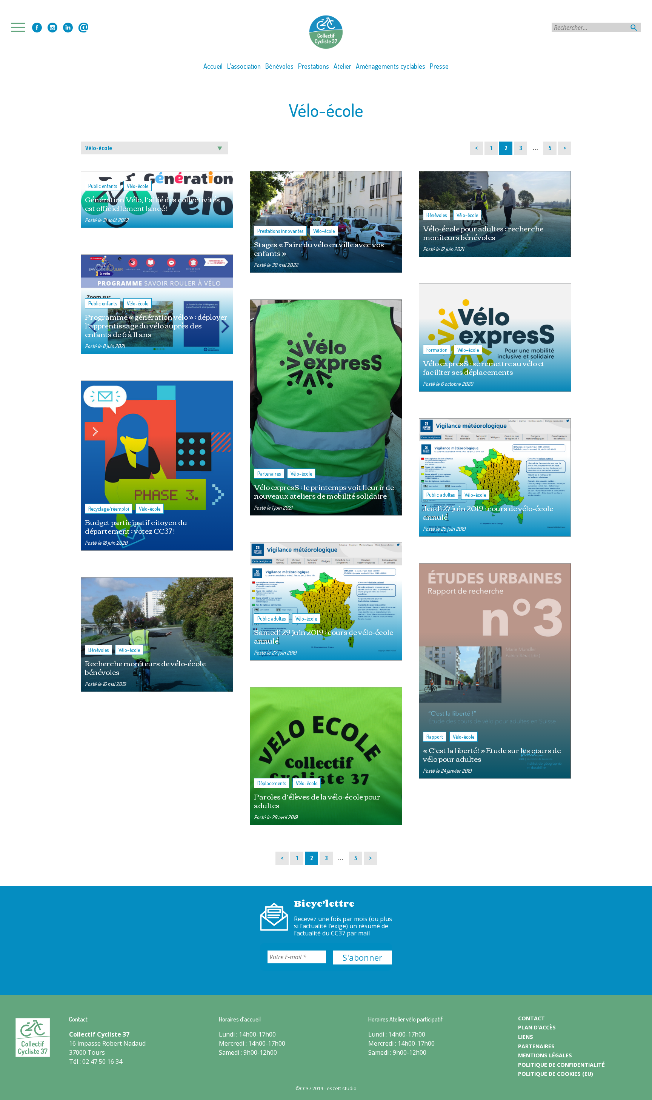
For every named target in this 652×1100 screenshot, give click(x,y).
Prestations (313, 66)
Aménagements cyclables (390, 66)
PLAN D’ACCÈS (537, 1027)
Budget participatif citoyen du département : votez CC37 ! (136, 526)
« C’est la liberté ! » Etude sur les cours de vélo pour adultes (492, 754)
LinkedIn (68, 27)
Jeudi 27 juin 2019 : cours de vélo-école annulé (488, 512)
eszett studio (342, 1088)
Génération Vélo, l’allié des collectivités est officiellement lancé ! (152, 203)
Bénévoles (279, 66)
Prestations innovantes (280, 231)
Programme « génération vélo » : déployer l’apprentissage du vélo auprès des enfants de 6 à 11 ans (156, 325)
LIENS (525, 1036)
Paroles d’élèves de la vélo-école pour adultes (317, 800)
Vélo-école (137, 186)
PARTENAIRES (536, 1046)
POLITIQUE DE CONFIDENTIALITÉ (561, 1064)
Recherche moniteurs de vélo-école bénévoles (145, 667)
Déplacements (271, 783)
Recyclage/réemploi (108, 508)
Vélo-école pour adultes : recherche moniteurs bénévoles (483, 232)
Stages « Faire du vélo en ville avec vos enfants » (319, 248)
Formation (436, 350)
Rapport (434, 736)
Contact (83, 27)
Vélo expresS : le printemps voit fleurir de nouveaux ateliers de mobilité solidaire (324, 491)
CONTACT (531, 1018)
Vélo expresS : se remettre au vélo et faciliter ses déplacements (483, 367)
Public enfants (102, 186)
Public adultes (271, 618)
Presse (439, 66)
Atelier (342, 66)
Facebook (37, 27)
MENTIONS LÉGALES (545, 1055)
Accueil (213, 66)
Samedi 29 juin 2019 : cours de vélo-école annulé (323, 636)
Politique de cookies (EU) (555, 1073)
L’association (244, 66)
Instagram (52, 27)
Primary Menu (20, 27)
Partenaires (269, 473)
